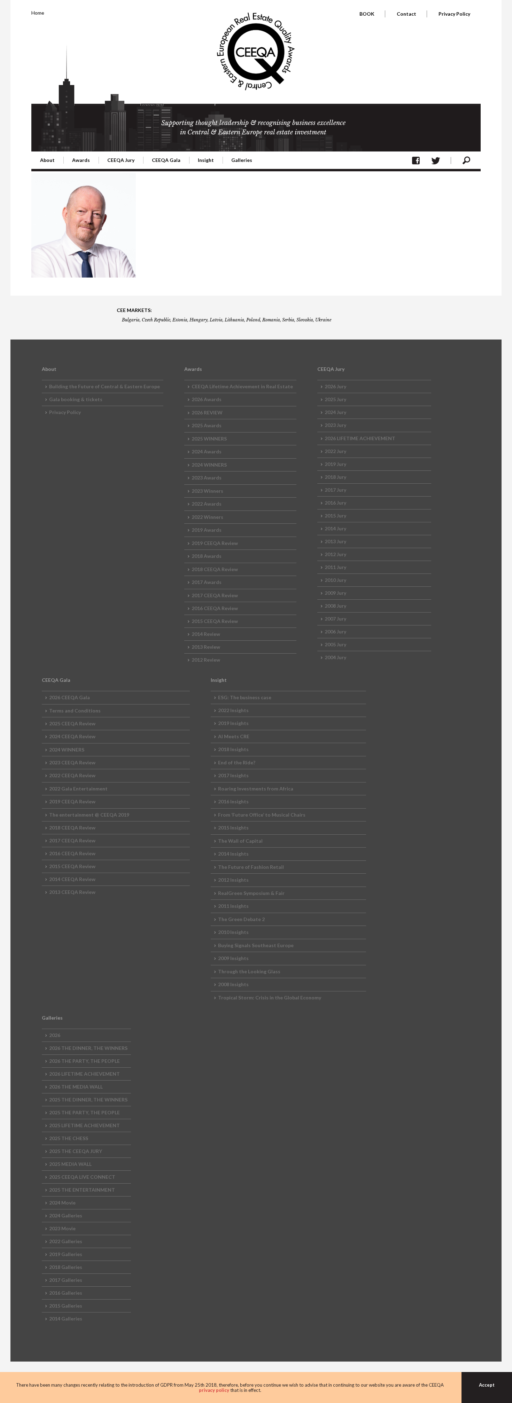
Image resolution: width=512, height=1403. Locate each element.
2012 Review (206, 660)
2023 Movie (62, 1228)
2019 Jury (335, 464)
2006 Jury (335, 631)
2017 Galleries (65, 1280)
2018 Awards (207, 556)
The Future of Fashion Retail (251, 867)
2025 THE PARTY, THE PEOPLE (84, 1112)
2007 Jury (335, 619)
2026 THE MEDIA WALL (76, 1087)
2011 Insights (233, 906)
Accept (487, 1385)
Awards (81, 160)
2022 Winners (207, 517)
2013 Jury (335, 541)
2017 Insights (233, 775)
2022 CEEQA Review (72, 775)
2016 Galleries (65, 1293)
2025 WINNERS (209, 439)
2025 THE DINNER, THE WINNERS (88, 1099)
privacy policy (214, 1390)
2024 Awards (207, 451)
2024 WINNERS (209, 465)
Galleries (241, 160)
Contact (406, 14)
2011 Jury (335, 567)
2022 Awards (207, 504)
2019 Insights (233, 723)
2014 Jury (335, 528)
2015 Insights (233, 828)
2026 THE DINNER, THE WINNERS (88, 1048)
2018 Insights (233, 749)
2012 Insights (233, 880)
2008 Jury (335, 606)
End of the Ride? (236, 762)
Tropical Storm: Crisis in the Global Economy (269, 997)
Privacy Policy (454, 14)
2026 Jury (335, 386)
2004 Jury (335, 657)
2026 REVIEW (207, 412)
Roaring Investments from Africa (255, 789)
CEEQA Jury (120, 160)
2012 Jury (335, 554)
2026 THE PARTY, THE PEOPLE (84, 1061)
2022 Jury (335, 451)
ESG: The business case (244, 697)
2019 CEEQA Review (215, 543)
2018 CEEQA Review (215, 569)
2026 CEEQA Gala (69, 697)
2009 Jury (335, 593)
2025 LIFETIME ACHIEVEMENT (84, 1125)
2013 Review (206, 647)
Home (37, 13)
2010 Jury (335, 580)
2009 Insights (233, 958)
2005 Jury (335, 644)
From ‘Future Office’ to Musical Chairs (261, 815)
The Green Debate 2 (241, 919)
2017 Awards (207, 582)
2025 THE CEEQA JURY (75, 1151)
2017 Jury (335, 490)
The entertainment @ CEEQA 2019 (89, 815)
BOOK (366, 14)
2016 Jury (335, 503)
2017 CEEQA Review (215, 595)
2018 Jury (335, 477)
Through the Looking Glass (249, 971)
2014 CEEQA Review (72, 879)
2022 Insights (233, 710)
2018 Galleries (65, 1267)
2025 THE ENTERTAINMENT (82, 1190)
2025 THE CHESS (68, 1138)
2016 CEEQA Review (215, 608)
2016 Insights (233, 801)
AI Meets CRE (233, 736)
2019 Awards (207, 530)
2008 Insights (233, 984)
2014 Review (206, 634)
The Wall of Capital (240, 841)
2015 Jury (335, 516)
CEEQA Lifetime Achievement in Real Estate (242, 386)
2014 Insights (233, 854)
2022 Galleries (65, 1241)
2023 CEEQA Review (72, 762)
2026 (54, 1035)
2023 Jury (335, 425)
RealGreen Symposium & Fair (251, 893)
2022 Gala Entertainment (78, 789)
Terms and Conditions (75, 711)
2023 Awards (207, 478)
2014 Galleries (65, 1319)
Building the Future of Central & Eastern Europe (104, 386)
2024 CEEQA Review (72, 736)
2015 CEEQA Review (215, 621)
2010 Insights (233, 932)
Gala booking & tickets (75, 399)
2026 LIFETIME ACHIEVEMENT (360, 438)
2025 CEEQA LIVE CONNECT (82, 1177)
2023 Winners (207, 491)
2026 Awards (207, 399)
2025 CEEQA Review (72, 723)
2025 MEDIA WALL (70, 1164)
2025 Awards (207, 425)
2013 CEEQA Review (72, 892)
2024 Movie (62, 1203)
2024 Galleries (65, 1215)
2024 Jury (335, 412)
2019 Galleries (65, 1254)
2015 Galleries (65, 1306)
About (47, 160)
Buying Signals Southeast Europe (256, 945)
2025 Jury (335, 399)
